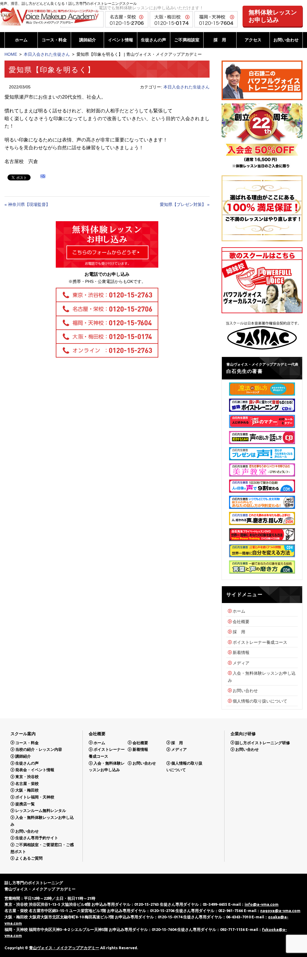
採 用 (219, 39)
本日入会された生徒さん (47, 54)
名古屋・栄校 (27, 783)
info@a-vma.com (262, 904)
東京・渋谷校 (27, 776)
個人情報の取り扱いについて (260, 701)
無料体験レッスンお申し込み (273, 16)
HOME (10, 54)
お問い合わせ (286, 39)
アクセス (253, 39)
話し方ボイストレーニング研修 (262, 742)
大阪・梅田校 (27, 790)
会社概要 (241, 621)
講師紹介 (87, 39)
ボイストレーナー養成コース (260, 642)
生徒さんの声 (153, 39)
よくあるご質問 (29, 858)
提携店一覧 (25, 804)
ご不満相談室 (186, 39)
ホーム (21, 39)
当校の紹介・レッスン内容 (38, 749)
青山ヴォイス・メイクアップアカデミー (64, 948)
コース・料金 (54, 39)
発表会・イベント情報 (34, 770)
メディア (241, 663)
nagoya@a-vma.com (280, 910)
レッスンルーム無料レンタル (40, 810)
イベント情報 (120, 39)
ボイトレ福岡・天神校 (34, 797)
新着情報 (241, 652)
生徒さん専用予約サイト (36, 838)
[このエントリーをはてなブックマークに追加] (42, 177)
